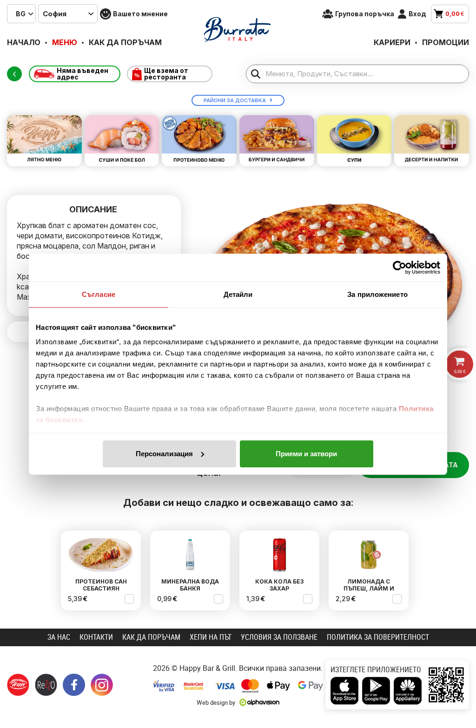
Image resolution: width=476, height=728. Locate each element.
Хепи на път (210, 637)
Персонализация (164, 454)
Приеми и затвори (306, 454)
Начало (23, 42)
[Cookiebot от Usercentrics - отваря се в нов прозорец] (399, 268)
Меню (64, 42)
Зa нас (58, 637)
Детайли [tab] (238, 294)
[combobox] (21, 13)
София (54, 13)
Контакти (96, 637)
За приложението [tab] (377, 294)
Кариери (392, 42)
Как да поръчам (125, 42)
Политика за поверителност (378, 637)
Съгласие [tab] (98, 294)
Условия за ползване (279, 637)
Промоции (445, 42)
